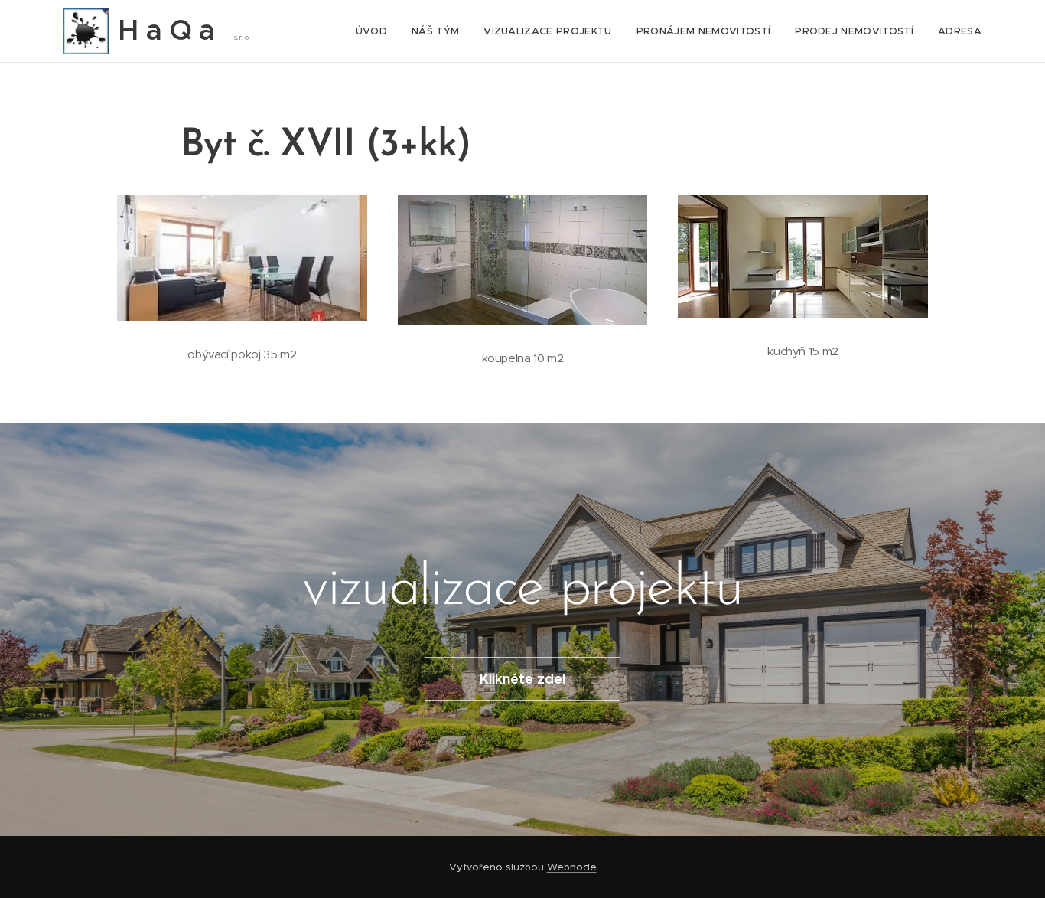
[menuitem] (375, 31)
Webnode (572, 867)
